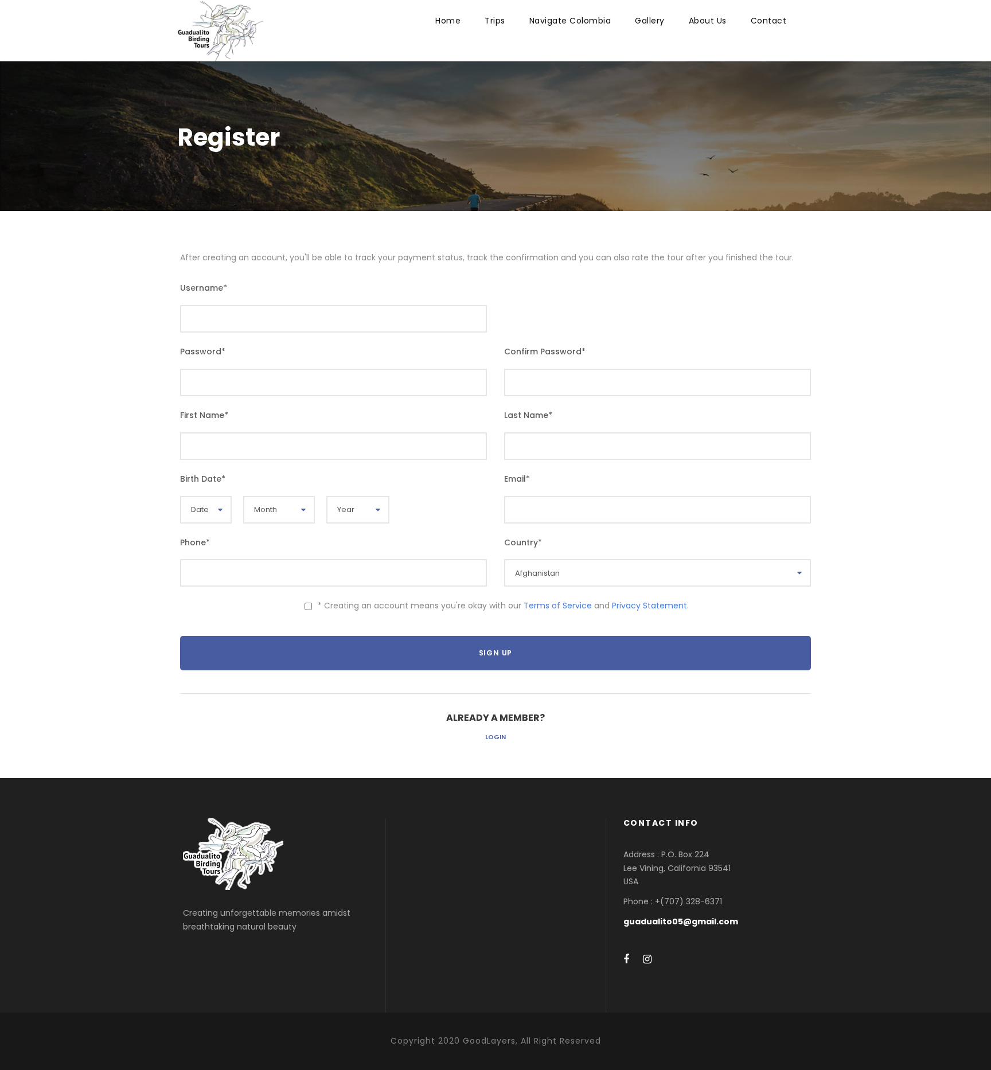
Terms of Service (558, 605)
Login (495, 736)
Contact (769, 20)
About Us (708, 20)
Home (448, 20)
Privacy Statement (649, 605)
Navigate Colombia (570, 20)
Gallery (650, 20)
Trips (495, 20)
